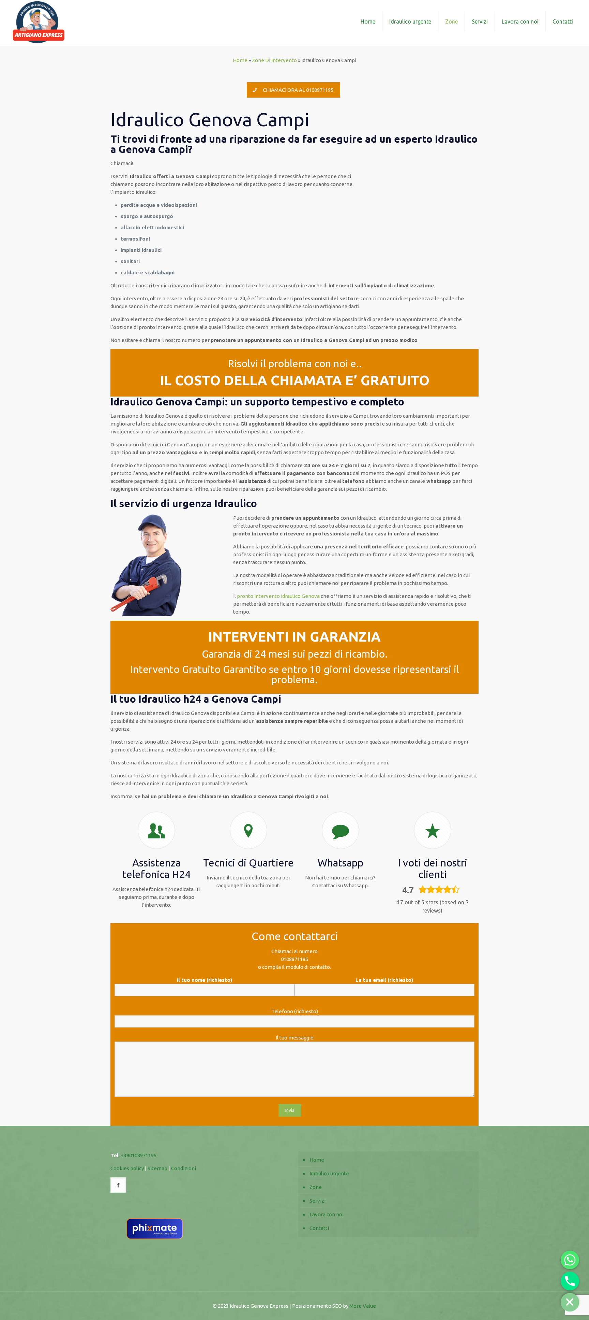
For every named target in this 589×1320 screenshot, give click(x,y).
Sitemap (157, 1168)
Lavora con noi (326, 1214)
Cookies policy (127, 1168)
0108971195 (294, 959)
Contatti (319, 1228)
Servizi (317, 1201)
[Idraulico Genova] (38, 21)
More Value (362, 1306)
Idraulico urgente (329, 1173)
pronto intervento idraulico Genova (278, 596)
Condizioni (183, 1168)
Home (240, 60)
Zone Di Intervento (274, 60)
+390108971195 (138, 1155)
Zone (315, 1187)
